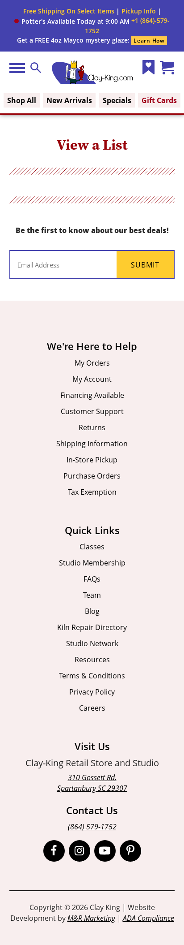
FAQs (92, 579)
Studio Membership (92, 563)
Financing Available (92, 395)
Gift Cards (159, 100)
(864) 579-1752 (92, 827)
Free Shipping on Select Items (68, 11)
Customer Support (92, 411)
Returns (92, 427)
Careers (92, 708)
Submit (145, 265)
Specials (117, 100)
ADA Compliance (148, 918)
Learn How (149, 40)
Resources (92, 660)
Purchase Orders (92, 476)
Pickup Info (138, 11)
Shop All (21, 100)
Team (92, 595)
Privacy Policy (92, 692)
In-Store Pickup (92, 460)
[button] (72, 21)
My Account (92, 379)
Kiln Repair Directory (92, 627)
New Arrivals (69, 100)
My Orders (92, 363)
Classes (92, 547)
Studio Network (92, 643)
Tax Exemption (92, 492)
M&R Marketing (91, 918)
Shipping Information (92, 444)
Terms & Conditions (92, 676)
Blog (92, 611)
